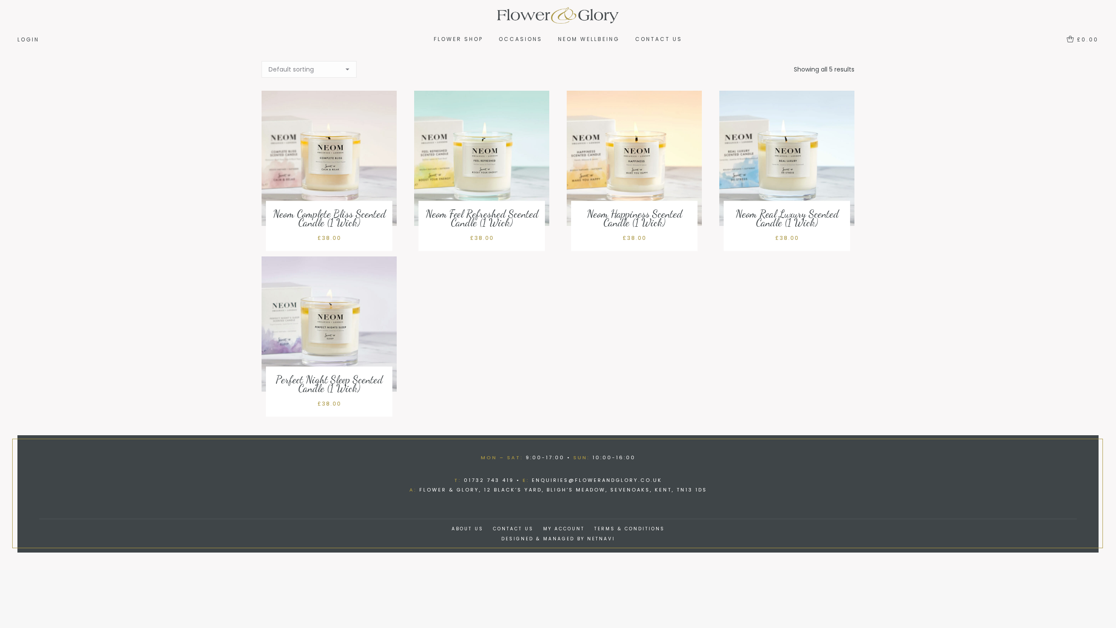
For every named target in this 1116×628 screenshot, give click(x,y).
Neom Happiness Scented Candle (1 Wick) (634, 218)
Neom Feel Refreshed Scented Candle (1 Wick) (481, 218)
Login (28, 39)
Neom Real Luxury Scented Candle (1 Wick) (787, 218)
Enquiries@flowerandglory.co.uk (597, 480)
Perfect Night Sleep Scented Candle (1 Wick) (329, 384)
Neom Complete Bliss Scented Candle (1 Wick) (329, 218)
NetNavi (601, 539)
